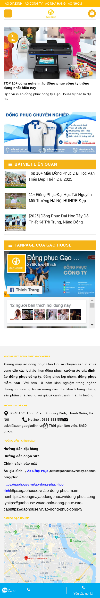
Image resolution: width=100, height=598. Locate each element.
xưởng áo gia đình (79, 370)
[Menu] (8, 13)
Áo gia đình (13, 3)
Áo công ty (34, 3)
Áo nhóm (75, 3)
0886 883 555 (52, 419)
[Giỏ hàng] (92, 13)
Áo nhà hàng (55, 3)
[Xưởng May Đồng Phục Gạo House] (50, 13)
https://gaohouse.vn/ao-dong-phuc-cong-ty (46, 509)
